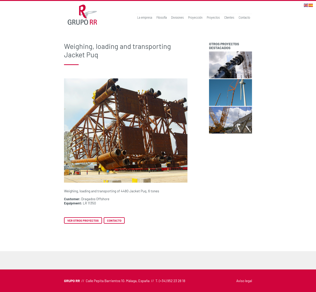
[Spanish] (311, 5)
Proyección (195, 17)
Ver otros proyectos (83, 220)
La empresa (144, 17)
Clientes (229, 17)
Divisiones (177, 17)
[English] (306, 5)
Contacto (244, 17)
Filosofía (162, 17)
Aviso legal (244, 281)
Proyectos (213, 17)
